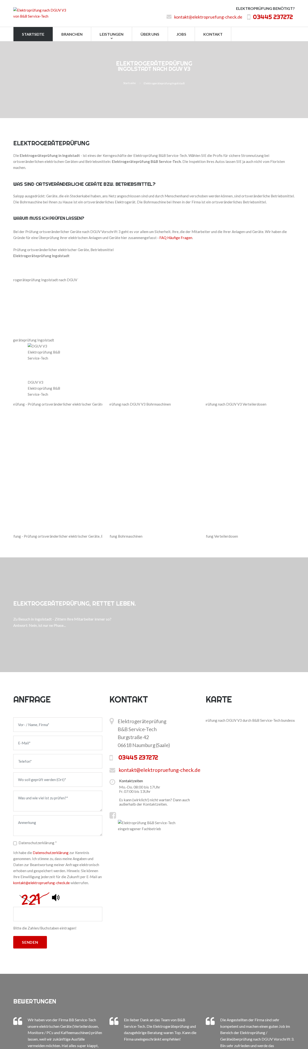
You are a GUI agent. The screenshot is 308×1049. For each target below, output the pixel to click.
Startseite (33, 34)
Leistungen (111, 34)
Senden (30, 942)
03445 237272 (280, 17)
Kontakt (213, 34)
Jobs (181, 34)
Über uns (150, 34)
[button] (56, 897)
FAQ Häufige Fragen (175, 237)
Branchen (72, 34)
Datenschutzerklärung (51, 852)
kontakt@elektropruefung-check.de (222, 17)
